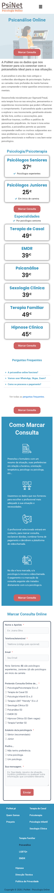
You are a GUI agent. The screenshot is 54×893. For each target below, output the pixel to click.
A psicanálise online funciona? (23, 372)
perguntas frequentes (33, 396)
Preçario (10, 822)
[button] (41, 7)
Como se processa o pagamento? (24, 384)
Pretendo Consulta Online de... (21, 683)
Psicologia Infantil (39, 822)
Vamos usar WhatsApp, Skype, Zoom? (27, 378)
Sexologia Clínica (38, 828)
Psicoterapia (36, 815)
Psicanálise (25, 845)
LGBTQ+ (23, 851)
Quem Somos (13, 815)
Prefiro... (9, 746)
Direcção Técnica (24, 874)
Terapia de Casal (38, 808)
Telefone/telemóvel (15, 638)
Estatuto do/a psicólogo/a (18, 730)
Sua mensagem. (13, 766)
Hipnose (19, 868)
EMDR (22, 858)
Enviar (27, 792)
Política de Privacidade (27, 881)
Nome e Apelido (13, 624)
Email (8, 652)
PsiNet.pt (11, 808)
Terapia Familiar (27, 838)
